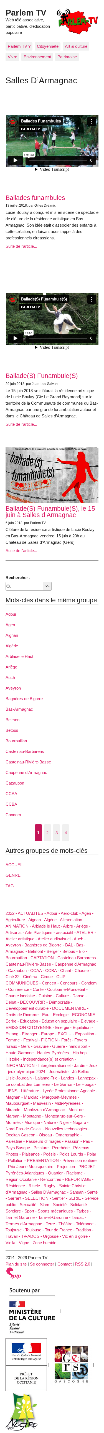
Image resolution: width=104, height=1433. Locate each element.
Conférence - (20, 989)
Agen (10, 624)
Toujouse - (15, 1229)
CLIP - (62, 976)
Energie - (64, 1027)
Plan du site (16, 1264)
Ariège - (83, 926)
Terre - (52, 1223)
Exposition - (86, 1033)
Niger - (66, 1122)
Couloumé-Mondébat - (67, 989)
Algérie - (52, 919)
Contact (64, 1264)
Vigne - (26, 1242)
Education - (31, 1021)
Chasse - (83, 970)
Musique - (34, 1122)
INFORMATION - (22, 1065)
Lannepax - (88, 1078)
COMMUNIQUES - (24, 983)
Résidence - (17, 1185)
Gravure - (43, 1046)
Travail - (13, 1236)
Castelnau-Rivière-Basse (28, 762)
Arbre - (69, 926)
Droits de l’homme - (24, 1014)
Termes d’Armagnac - (26, 1223)
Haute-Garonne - (21, 1052)
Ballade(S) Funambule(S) (42, 375)
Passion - (74, 1141)
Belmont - (37, 951)
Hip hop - (81, 1052)
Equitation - (83, 1027)
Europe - (49, 1033)
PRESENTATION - (44, 1160)
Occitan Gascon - (22, 1135)
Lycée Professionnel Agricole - (70, 1090)
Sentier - (60, 1198)
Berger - (54, 951)
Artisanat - (15, 932)
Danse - (79, 995)
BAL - (70, 945)
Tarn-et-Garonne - (55, 1217)
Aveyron (13, 688)
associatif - (66, 932)
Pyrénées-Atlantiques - (27, 1173)
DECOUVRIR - (34, 1002)
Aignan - (36, 919)
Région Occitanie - (23, 1179)
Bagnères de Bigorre (24, 698)
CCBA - (52, 970)
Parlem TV (26, 12)
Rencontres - (52, 1179)
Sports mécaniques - (57, 1211)
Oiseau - (47, 1135)
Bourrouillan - (18, 957)
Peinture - (43, 1147)
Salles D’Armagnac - (50, 1192)
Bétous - (70, 951)
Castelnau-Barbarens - (77, 957)
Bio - (83, 951)
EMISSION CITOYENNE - (30, 1027)
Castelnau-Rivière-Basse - (30, 964)
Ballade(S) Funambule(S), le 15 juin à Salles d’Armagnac (50, 511)
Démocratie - (60, 1002)
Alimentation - (72, 919)
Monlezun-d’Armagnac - (46, 1109)
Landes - (69, 1078)
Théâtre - (67, 1223)
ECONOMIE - (85, 1014)
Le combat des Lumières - (30, 1084)
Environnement (37, 56)
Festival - (32, 1040)
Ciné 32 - (14, 976)
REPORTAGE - (79, 1179)
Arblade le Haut (19, 656)
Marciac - (33, 1097)
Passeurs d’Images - (45, 1141)
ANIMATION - (19, 926)
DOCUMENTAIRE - (70, 1008)
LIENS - (13, 1090)
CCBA (11, 804)
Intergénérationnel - (56, 1065)
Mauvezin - (43, 1103)
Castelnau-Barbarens (25, 751)
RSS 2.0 (82, 1264)
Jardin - (81, 1065)
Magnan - (15, 1097)
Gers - (27, 1046)
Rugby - (51, 1185)
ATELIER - (86, 932)
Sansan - (78, 1192)
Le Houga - (86, 1084)
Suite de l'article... (21, 246)
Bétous (12, 730)
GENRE (13, 875)
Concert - (51, 983)
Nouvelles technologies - (67, 1128)
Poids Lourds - (73, 1154)
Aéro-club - (71, 913)
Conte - (40, 989)
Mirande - (15, 1109)
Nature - (51, 1122)
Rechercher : (18, 577)
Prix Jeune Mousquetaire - (32, 1166)
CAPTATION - (44, 957)
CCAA (11, 793)
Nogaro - (80, 1122)
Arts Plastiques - (40, 932)
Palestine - (16, 1141)
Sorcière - (15, 1211)
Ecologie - (62, 1014)
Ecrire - (13, 1021)
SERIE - (77, 1198)
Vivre (12, 56)
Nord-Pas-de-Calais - (25, 1128)
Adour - (54, 913)
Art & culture (76, 46)
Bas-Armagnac (19, 709)
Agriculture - (17, 919)
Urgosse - (52, 1236)
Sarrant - (16, 1198)
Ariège (11, 667)
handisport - (79, 1046)
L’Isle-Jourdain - (20, 1078)
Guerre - (60, 1046)
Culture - (64, 995)
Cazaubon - (19, 970)
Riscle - (36, 1185)
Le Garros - (65, 1084)
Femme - (14, 1040)
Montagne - (34, 1116)
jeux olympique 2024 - (28, 1071)
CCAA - (37, 970)
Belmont (13, 719)
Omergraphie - (68, 1135)
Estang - (14, 1033)
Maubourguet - (19, 1103)
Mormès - (15, 1122)
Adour (11, 614)
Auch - (80, 938)
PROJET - (88, 1166)
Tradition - (84, 1229)
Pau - (88, 1141)
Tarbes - (84, 1211)
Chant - (67, 970)
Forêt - (67, 1040)
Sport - (31, 1211)
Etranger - (31, 1033)
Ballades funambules (35, 197)
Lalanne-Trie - (48, 1078)
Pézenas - (82, 1147)
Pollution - (17, 1160)
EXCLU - (66, 1033)
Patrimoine (67, 56)
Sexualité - (30, 1204)
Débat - (13, 1002)
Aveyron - (15, 945)
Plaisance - (32, 1154)
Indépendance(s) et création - (49, 1059)
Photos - (14, 1154)
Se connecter (42, 1264)
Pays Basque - (20, 1147)
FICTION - (51, 1040)
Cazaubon (15, 783)
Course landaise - (22, 995)
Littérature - (32, 1090)
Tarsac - (79, 1217)
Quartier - (57, 1173)
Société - (61, 1204)
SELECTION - (38, 1198)
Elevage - (89, 1021)
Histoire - (14, 1059)
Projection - (67, 1166)
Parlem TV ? (19, 46)
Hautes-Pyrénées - (55, 1052)
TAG (10, 885)
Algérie (12, 645)
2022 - (12, 913)
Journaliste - (60, 1071)
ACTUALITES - (32, 913)
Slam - (46, 1204)
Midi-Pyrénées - (68, 1103)
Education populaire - (61, 1021)
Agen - (87, 913)
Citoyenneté (48, 46)
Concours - (70, 983)
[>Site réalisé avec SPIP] (14, 1272)
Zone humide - (46, 1242)
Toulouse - (35, 1229)
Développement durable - (29, 1008)
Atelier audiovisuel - (56, 938)
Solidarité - (79, 1204)
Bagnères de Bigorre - (44, 945)
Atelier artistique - (22, 938)
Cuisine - (47, 995)
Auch (10, 677)
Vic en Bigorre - (76, 1236)
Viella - (12, 1242)
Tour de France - (60, 1229)
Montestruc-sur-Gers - (65, 1116)
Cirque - (48, 976)
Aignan (12, 635)
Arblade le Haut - (47, 926)
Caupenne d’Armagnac (26, 772)
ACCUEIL (15, 864)
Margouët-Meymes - (60, 1097)
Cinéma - (32, 976)
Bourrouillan (16, 740)
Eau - (47, 1014)
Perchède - (62, 1147)
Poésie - (51, 1154)
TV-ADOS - (32, 1236)
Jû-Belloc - (82, 1071)
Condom (13, 814)
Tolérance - (86, 1223)
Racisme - (75, 1173)
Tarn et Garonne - (22, 1217)
